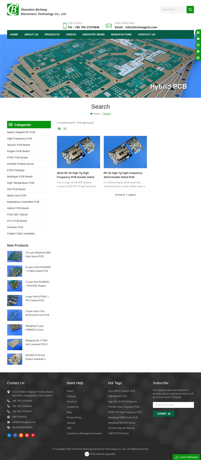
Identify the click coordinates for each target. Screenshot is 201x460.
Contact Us (146, 34)
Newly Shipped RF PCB (21, 132)
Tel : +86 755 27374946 (83, 27)
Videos (71, 34)
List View (65, 128)
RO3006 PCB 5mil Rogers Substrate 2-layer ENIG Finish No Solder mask (36, 357)
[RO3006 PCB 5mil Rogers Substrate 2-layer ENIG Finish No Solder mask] (14, 359)
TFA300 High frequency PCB (123, 407)
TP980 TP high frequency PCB (125, 412)
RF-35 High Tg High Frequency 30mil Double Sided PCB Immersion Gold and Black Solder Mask (125, 175)
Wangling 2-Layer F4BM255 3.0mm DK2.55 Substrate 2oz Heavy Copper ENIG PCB (36, 328)
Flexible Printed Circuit (20, 163)
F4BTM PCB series (118, 433)
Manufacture (121, 34)
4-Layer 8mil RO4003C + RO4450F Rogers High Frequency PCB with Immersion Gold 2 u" (37, 284)
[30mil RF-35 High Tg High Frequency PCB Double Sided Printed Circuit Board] (78, 152)
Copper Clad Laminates (21, 233)
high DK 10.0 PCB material (122, 401)
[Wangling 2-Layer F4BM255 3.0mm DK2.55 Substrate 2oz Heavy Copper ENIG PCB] (14, 330)
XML (69, 428)
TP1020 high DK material (121, 428)
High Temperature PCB (20, 182)
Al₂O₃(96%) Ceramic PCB (121, 391)
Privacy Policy (74, 417)
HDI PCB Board (16, 189)
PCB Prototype (16, 170)
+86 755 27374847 (22, 411)
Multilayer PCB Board (19, 176)
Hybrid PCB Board (18, 208)
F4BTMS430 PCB (117, 396)
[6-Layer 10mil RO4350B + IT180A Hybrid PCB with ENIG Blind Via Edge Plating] (14, 271)
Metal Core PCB (16, 195)
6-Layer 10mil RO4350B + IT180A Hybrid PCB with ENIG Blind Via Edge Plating (38, 269)
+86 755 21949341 (22, 406)
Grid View (59, 128)
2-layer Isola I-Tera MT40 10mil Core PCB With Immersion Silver (37, 313)
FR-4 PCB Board (17, 220)
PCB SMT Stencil (17, 214)
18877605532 (19, 417)
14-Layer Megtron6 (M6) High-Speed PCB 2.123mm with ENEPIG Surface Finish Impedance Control (37, 254)
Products (52, 34)
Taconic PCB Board (18, 144)
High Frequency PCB (19, 138)
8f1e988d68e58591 (22, 427)
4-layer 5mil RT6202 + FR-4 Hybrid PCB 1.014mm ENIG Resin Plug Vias (37, 298)
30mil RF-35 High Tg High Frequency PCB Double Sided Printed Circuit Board (75, 175)
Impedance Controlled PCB (23, 201)
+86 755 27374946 (22, 401)
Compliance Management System (84, 433)
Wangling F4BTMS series (121, 423)
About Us (31, 34)
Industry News (94, 34)
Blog (69, 412)
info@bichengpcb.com (24, 422)
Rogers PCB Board (18, 151)
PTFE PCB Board (17, 157)
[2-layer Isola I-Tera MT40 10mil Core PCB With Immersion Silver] (14, 315)
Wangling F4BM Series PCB (123, 417)
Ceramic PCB (15, 227)
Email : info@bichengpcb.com (136, 27)
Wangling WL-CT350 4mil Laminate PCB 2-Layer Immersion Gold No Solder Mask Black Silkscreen (37, 342)
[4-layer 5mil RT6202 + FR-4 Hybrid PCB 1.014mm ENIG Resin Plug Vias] (14, 300)
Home (14, 34)
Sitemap (71, 423)
